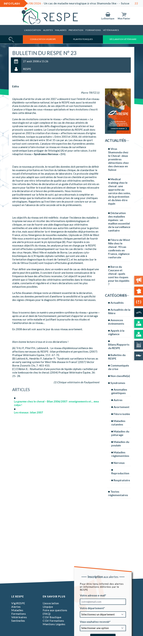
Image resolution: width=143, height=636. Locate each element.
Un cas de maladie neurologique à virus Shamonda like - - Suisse (67, 3)
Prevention (76, 30)
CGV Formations (53, 620)
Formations (93, 30)
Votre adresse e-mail (92, 595)
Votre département (92, 607)
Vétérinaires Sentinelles (19, 618)
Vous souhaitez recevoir (95, 621)
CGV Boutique (52, 617)
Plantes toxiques (83, 39)
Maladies (60, 30)
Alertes (48, 30)
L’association (32, 30)
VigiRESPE (18, 603)
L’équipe (48, 606)
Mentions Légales (54, 624)
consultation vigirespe (43, 39)
